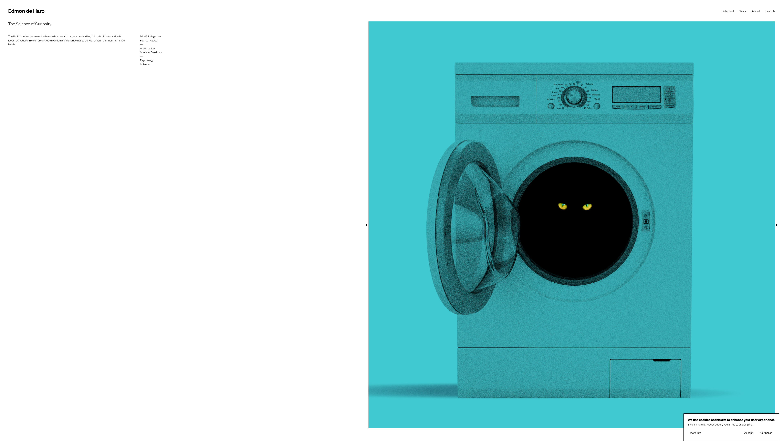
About (756, 11)
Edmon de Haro (26, 10)
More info (695, 432)
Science (144, 64)
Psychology (147, 60)
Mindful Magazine (150, 36)
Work (742, 11)
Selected (728, 11)
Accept (748, 432)
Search (770, 11)
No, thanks (766, 432)
